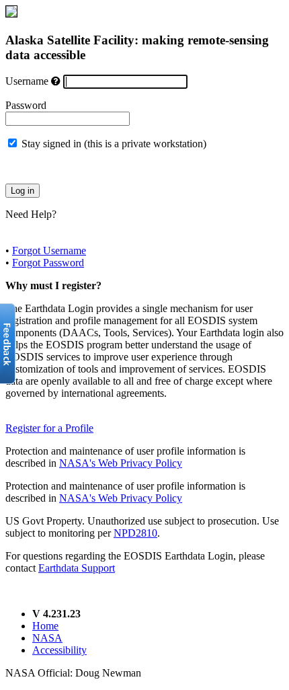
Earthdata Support (76, 568)
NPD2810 (135, 533)
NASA (47, 638)
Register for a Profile (49, 428)
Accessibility (59, 650)
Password (25, 105)
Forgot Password (48, 262)
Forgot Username (49, 250)
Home (45, 625)
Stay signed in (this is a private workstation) (114, 143)
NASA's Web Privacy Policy (120, 463)
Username (26, 81)
